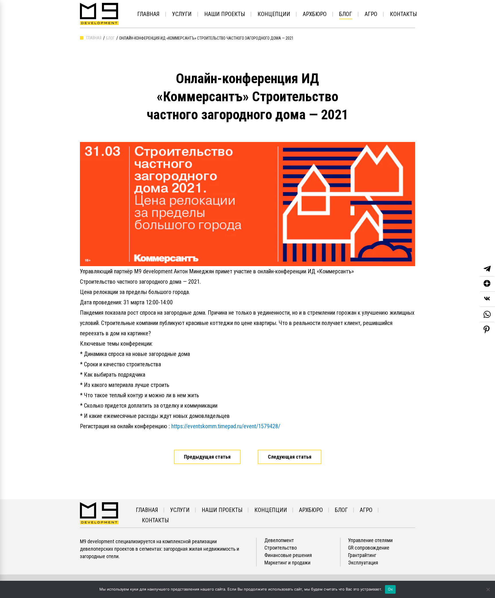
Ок (390, 589)
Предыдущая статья (207, 457)
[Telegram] (487, 268)
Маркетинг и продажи (287, 563)
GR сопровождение (368, 548)
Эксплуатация (363, 563)
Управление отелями (370, 540)
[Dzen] (487, 284)
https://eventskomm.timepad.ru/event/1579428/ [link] (225, 426)
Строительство (280, 548)
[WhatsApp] (487, 314)
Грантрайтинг (362, 555)
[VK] (487, 299)
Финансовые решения (288, 555)
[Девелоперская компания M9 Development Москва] (99, 513)
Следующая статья (289, 457)
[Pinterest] (486, 329)
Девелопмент (279, 540)
